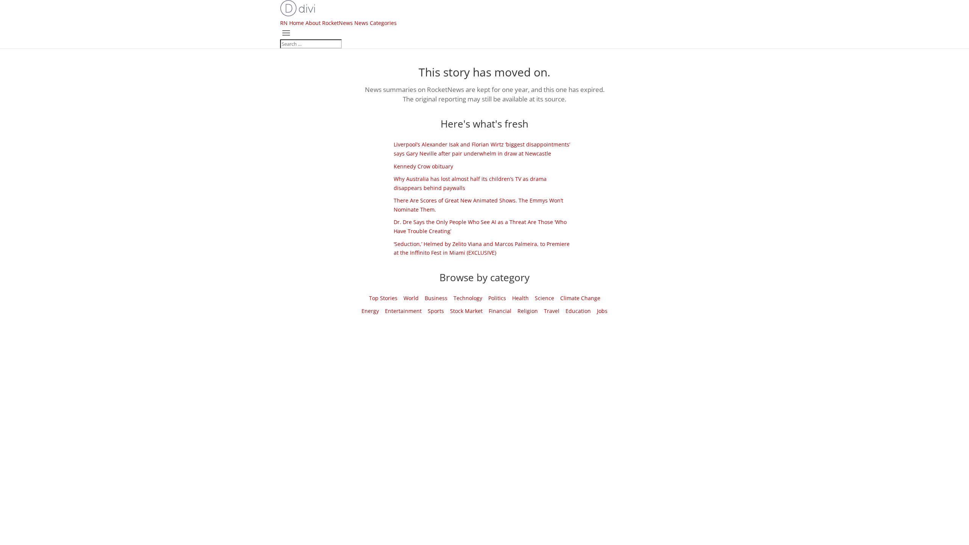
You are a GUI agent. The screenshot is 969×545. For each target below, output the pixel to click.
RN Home (292, 22)
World (411, 298)
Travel (551, 311)
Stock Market (466, 311)
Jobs (602, 311)
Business (436, 298)
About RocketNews (329, 22)
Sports (436, 311)
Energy (370, 311)
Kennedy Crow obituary (423, 166)
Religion (527, 311)
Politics (497, 298)
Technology (467, 298)
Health (520, 298)
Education (578, 311)
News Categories (375, 22)
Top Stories (383, 298)
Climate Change (580, 298)
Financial (500, 311)
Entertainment (403, 311)
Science (544, 298)
